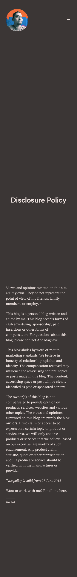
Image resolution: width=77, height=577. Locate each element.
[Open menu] (69, 20)
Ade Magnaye (47, 340)
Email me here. (55, 491)
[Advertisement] (38, 155)
